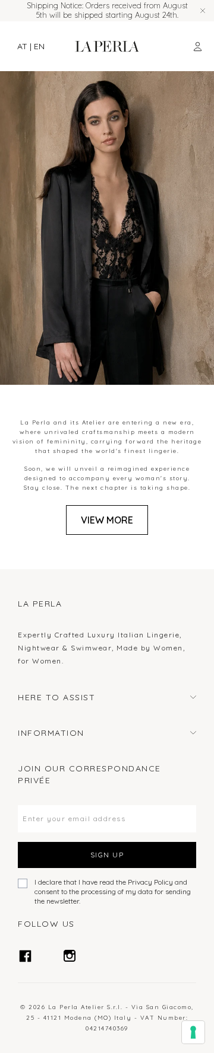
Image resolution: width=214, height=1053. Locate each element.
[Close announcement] (203, 11)
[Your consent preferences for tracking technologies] (193, 1032)
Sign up (107, 854)
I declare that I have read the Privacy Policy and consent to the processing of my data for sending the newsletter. (112, 891)
